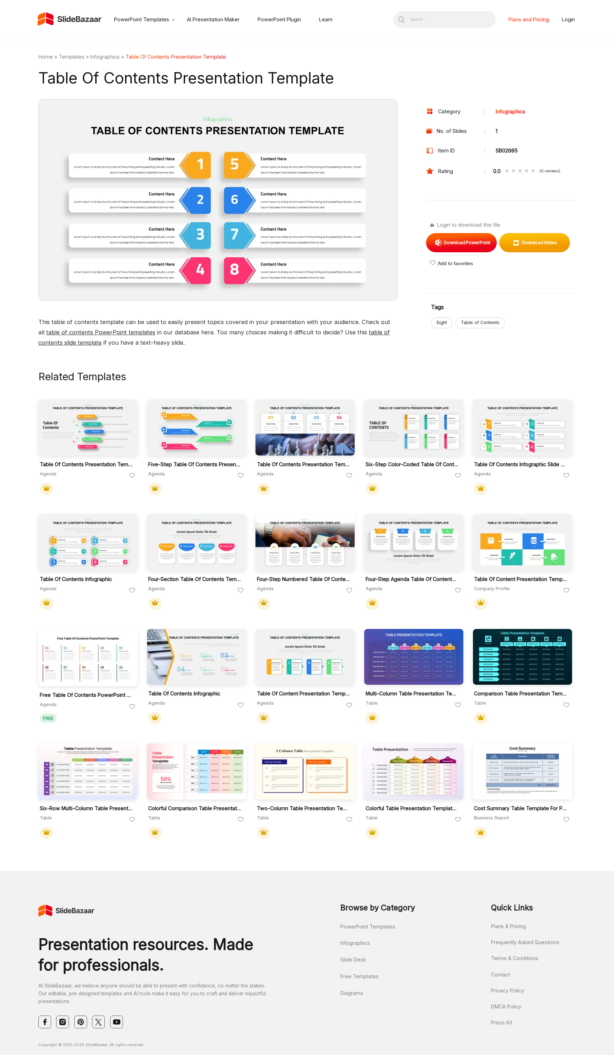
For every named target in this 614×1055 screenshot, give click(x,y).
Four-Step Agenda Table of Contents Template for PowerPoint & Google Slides (412, 579)
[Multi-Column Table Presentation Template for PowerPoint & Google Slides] (413, 657)
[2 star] (513, 171)
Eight (442, 322)
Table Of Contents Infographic (76, 579)
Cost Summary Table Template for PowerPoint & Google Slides (520, 808)
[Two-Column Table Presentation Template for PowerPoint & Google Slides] (305, 771)
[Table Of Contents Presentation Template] (305, 427)
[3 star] (519, 171)
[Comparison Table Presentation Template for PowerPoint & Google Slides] (522, 657)
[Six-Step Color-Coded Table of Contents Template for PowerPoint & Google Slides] (413, 427)
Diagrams (351, 993)
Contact (500, 974)
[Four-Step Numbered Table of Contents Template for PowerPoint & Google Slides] (305, 542)
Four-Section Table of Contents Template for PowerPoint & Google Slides (195, 579)
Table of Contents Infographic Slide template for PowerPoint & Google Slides (520, 464)
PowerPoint (467, 242)
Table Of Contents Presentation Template (303, 464)
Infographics (105, 57)
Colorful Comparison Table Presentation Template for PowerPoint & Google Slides (195, 808)
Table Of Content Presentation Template (520, 579)
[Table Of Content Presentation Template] (522, 542)
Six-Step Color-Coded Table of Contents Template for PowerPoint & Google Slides (412, 464)
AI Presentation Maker (213, 19)
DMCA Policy (506, 1006)
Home (45, 57)
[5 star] (532, 171)
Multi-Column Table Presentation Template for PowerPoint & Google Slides (412, 693)
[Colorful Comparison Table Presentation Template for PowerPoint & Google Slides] (196, 771)
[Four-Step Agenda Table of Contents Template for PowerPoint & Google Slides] (413, 542)
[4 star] (526, 171)
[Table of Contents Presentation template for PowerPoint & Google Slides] (88, 427)
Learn (326, 19)
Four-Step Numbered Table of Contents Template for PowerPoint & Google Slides (303, 579)
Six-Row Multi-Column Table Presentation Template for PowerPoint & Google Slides (86, 808)
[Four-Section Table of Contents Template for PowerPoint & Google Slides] (196, 542)
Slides (539, 242)
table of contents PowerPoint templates (100, 332)
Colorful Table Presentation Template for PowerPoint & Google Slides (412, 808)
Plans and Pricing (528, 19)
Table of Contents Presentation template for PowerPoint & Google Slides (86, 464)
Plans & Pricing (508, 926)
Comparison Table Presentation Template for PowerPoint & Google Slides (520, 693)
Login (568, 19)
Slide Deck (353, 960)
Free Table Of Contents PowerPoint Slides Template (86, 695)
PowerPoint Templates (141, 19)
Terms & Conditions (514, 958)
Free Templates (359, 976)
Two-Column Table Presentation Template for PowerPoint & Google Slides (303, 808)
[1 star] (507, 171)
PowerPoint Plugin (279, 19)
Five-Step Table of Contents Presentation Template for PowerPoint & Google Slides (195, 464)
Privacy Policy (507, 990)
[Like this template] (132, 476)
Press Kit (501, 1022)
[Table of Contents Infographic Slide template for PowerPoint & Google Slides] (522, 427)
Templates (72, 57)
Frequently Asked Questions (525, 942)
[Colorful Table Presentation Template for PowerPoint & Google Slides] (413, 771)
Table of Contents (480, 322)
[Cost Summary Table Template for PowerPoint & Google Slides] (522, 771)
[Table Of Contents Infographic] (88, 542)
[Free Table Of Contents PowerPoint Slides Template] (88, 658)
